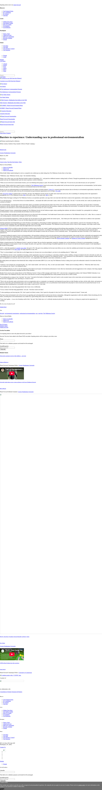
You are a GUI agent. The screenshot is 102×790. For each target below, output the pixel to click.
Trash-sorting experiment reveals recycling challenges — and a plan (13, 355)
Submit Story (3, 307)
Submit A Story (4, 326)
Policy (4, 69)
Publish (2, 59)
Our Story (5, 45)
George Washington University (8, 153)
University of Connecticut (25, 672)
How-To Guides (7, 24)
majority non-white (21, 248)
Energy (5, 65)
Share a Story (6, 33)
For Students (6, 26)
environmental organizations (12, 313)
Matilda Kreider (3, 149)
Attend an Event (7, 35)
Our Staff (5, 47)
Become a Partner (7, 38)
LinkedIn (2, 770)
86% (24, 195)
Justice (5, 68)
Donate (5, 39)
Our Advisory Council (8, 48)
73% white (57, 191)
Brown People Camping (63, 238)
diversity (2, 313)
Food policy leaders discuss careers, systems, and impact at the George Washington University (18, 382)
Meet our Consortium (8, 36)
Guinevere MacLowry (4, 362)
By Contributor (7, 12)
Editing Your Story (8, 21)
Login (4, 57)
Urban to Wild (3, 228)
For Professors (6, 27)
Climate (5, 64)
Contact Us (3, 747)
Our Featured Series (8, 11)
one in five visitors (7, 193)
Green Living (3, 162)
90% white (17, 249)
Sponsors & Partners (17, 691)
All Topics (2, 61)
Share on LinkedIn (8, 167)
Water (4, 71)
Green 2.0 (51, 189)
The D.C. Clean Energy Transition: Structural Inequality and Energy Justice (14, 636)
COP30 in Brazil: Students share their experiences (9, 663)
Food (4, 66)
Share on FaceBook (8, 170)
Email (4, 346)
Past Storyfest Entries (12, 162)
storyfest (40, 313)
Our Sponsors (6, 50)
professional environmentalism (27, 313)
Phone (1, 339)
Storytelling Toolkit (8, 23)
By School (6, 14)
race (37, 313)
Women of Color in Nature (78, 238)
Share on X (6, 169)
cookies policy (81, 785)
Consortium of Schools (6, 691)
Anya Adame (2, 643)
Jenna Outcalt (2, 669)
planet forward (17, 5)
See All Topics (3, 324)
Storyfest (5, 15)
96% (47, 195)
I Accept (2, 789)
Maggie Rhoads (3, 388)
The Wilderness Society (37, 185)
